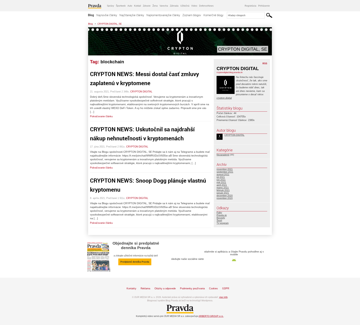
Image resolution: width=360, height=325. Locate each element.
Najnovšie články (106, 15)
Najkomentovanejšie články (163, 15)
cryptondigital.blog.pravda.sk (230, 72)
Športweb (121, 6)
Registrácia (250, 6)
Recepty (221, 218)
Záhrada (174, 6)
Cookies (213, 288)
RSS (264, 63)
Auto (130, 6)
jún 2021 (221, 179)
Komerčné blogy (213, 15)
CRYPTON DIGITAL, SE (110, 24)
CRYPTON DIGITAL (141, 91)
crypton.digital (224, 98)
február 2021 (223, 190)
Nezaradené (223, 154)
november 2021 (225, 169)
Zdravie (147, 6)
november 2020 (225, 198)
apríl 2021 (222, 185)
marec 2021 (223, 187)
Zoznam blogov (191, 15)
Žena (155, 6)
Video (194, 6)
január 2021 (223, 193)
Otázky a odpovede (165, 288)
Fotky (219, 212)
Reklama (145, 288)
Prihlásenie (264, 6)
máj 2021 (221, 182)
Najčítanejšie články (131, 15)
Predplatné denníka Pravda (134, 262)
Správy (110, 6)
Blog (91, 15)
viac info (223, 297)
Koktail (137, 6)
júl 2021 (221, 177)
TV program (223, 223)
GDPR (225, 288)
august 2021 (223, 174)
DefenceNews (206, 6)
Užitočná (184, 6)
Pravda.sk (222, 215)
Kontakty (131, 288)
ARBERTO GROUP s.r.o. (211, 316)
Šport (219, 220)
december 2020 (225, 195)
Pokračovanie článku (101, 116)
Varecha (164, 6)
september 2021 (225, 172)
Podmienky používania (192, 288)
